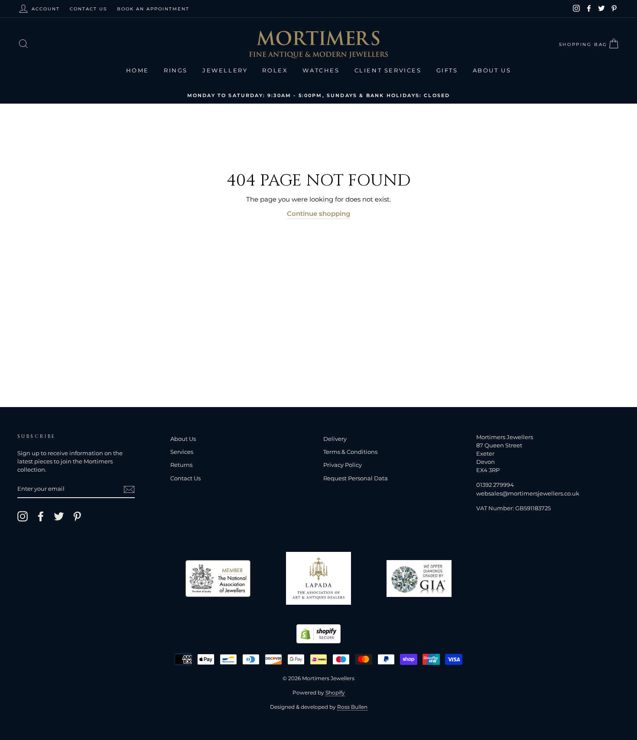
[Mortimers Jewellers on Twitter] (59, 516)
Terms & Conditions (350, 452)
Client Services (388, 70)
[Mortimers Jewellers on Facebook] (41, 516)
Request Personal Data (355, 478)
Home (137, 70)
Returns (181, 465)
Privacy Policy (342, 465)
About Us (492, 70)
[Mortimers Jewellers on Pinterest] (77, 516)
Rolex (275, 70)
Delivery (335, 439)
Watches (320, 70)
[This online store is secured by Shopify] (318, 641)
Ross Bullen (352, 707)
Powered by (318, 692)
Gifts (447, 70)
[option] (318, 95)
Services (181, 452)
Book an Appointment (153, 9)
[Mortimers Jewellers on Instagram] (22, 516)
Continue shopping (318, 213)
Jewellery (224, 70)
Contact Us (88, 9)
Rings (176, 70)
